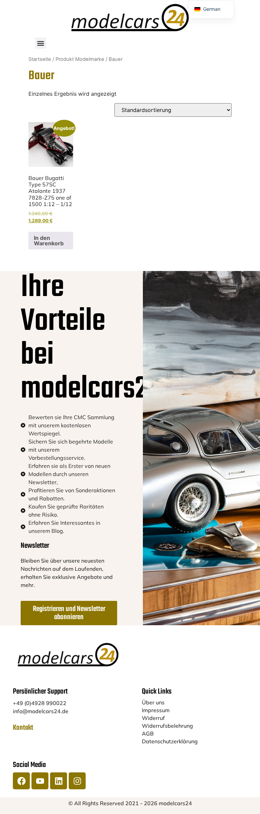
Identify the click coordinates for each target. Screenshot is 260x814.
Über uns (153, 702)
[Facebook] (21, 780)
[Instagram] (77, 780)
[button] (40, 43)
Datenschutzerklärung (170, 741)
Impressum (156, 710)
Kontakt (23, 727)
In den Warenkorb (49, 240)
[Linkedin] (58, 780)
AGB (148, 733)
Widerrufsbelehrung (167, 725)
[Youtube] (39, 780)
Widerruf (153, 718)
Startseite (39, 59)
